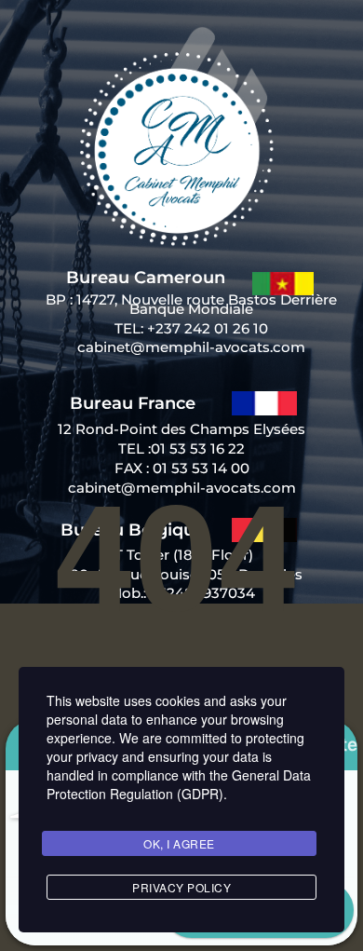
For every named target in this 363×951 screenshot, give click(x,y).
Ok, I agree (179, 843)
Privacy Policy (181, 887)
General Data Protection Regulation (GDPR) (179, 784)
